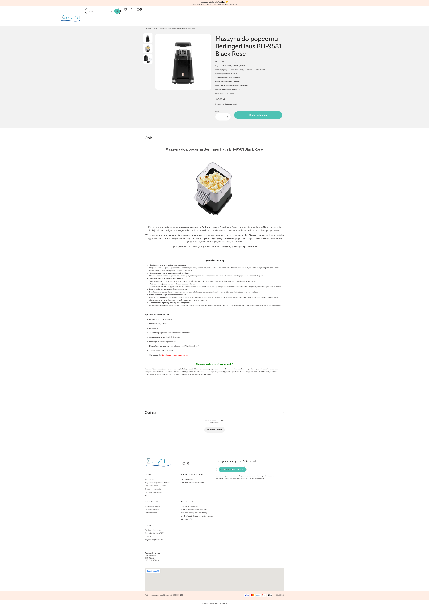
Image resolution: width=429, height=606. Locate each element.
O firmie (148, 536)
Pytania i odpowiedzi (153, 492)
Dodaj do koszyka (258, 115)
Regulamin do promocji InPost (157, 482)
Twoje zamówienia (152, 506)
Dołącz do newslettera (232, 469)
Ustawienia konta (152, 509)
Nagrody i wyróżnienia (154, 539)
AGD (155, 28)
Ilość (217, 112)
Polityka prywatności (189, 506)
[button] (117, 11)
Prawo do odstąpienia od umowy (194, 513)
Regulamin (149, 479)
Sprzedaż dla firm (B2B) (154, 533)
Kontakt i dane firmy (153, 530)
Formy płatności (187, 479)
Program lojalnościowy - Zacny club (195, 509)
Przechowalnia (151, 513)
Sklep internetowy (213, 603)
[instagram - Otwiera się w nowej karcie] (183, 463)
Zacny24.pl (148, 28)
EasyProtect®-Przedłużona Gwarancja (197, 516)
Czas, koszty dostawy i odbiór (193, 482)
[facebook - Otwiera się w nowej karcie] (188, 463)
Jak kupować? (186, 519)
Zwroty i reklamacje (153, 489)
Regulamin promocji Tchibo (156, 486)
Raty (146, 495)
